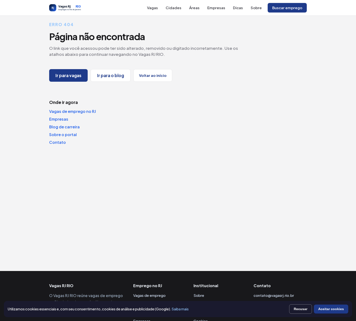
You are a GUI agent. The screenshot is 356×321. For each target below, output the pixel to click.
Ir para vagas (68, 75)
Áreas (194, 7)
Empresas (216, 7)
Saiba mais (180, 309)
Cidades (173, 7)
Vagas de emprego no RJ (72, 111)
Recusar (300, 309)
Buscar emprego (287, 7)
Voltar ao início (153, 75)
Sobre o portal (63, 134)
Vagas (152, 7)
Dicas (238, 7)
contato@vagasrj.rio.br (274, 295)
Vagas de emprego (149, 295)
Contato (57, 142)
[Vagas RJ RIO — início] (75, 7)
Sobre (256, 7)
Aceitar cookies (331, 309)
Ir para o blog (110, 75)
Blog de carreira (64, 126)
